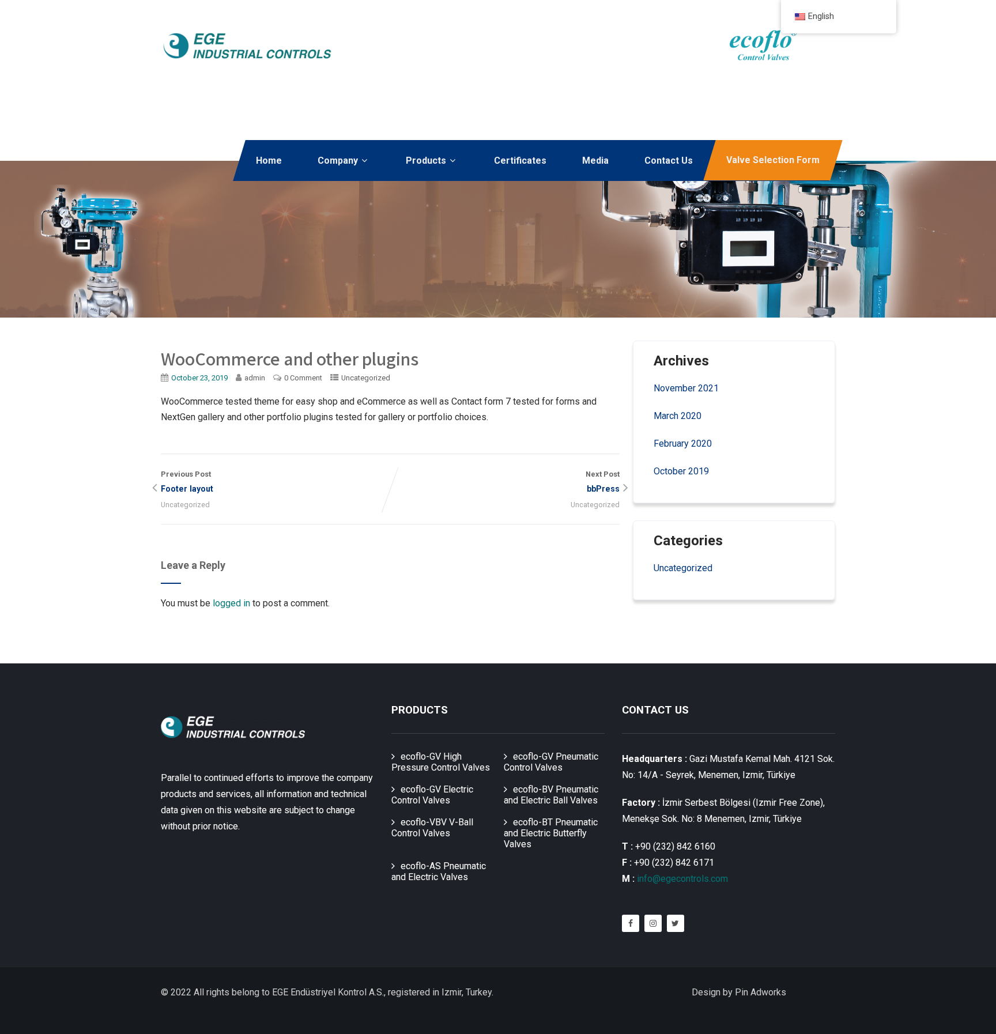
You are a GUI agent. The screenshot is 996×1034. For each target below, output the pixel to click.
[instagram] (653, 923)
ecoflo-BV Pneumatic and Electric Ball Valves (551, 795)
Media (595, 160)
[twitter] (675, 923)
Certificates (520, 160)
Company (338, 160)
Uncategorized (365, 377)
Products (426, 160)
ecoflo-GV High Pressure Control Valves (440, 762)
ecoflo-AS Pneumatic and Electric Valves (438, 871)
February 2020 (683, 443)
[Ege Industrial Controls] (247, 46)
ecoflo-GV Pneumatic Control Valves (551, 762)
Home (269, 160)
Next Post (603, 481)
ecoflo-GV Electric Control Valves (432, 795)
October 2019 (681, 471)
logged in (231, 603)
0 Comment (303, 377)
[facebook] (630, 923)
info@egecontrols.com (682, 878)
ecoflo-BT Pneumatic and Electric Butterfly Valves (551, 833)
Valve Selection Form (773, 159)
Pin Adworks (760, 992)
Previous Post (187, 481)
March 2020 (677, 415)
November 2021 (686, 388)
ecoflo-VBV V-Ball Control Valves (432, 828)
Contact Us (668, 160)
